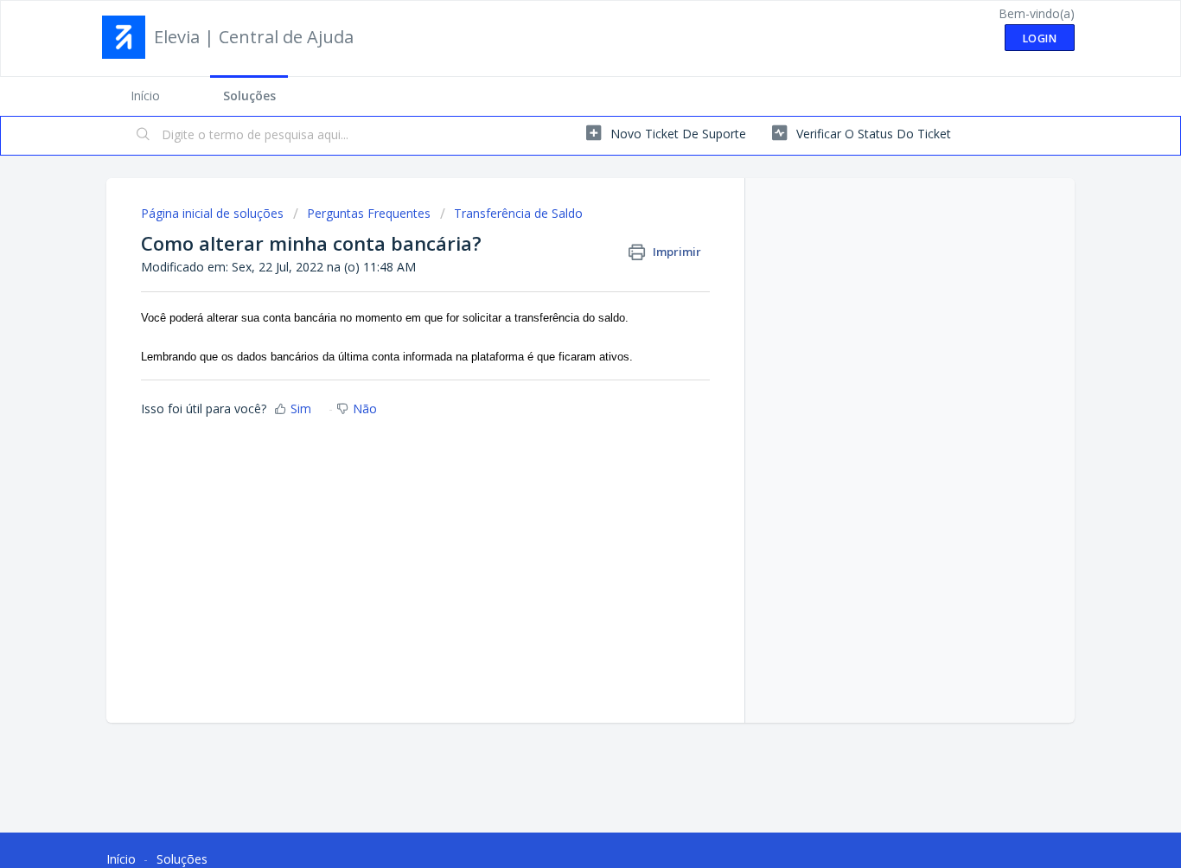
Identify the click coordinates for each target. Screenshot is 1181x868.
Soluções (249, 95)
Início (145, 95)
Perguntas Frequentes (369, 213)
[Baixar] (558, 205)
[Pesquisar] (143, 135)
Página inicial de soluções (214, 213)
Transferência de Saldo (518, 213)
